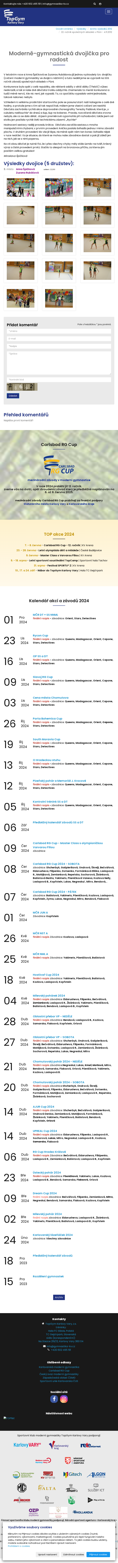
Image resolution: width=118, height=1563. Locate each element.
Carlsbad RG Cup (59, 1370)
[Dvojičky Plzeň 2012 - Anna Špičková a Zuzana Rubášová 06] (97, 215)
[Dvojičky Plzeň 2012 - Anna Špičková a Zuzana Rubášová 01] (20, 187)
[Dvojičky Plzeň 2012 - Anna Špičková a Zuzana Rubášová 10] (20, 270)
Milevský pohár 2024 (47, 1214)
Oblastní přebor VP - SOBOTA (53, 1037)
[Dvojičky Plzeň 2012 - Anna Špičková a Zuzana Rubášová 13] (20, 298)
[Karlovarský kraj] (58, 1445)
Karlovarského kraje (81, 504)
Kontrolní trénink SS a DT (50, 802)
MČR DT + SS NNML (45, 615)
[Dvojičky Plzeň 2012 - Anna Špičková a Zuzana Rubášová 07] (20, 243)
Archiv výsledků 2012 (101, 28)
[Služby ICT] (96, 1487)
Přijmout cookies (98, 1554)
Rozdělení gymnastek (48, 1276)
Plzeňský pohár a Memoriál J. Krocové (59, 781)
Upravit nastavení (47, 1554)
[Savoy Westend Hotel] (58, 1512)
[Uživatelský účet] (100, 4)
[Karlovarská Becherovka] (22, 1500)
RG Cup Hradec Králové (49, 1152)
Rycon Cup (40, 635)
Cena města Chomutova (51, 698)
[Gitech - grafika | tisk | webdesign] (72, 1475)
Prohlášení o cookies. (19, 1546)
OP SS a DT (40, 656)
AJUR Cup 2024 (43, 1107)
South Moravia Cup (46, 739)
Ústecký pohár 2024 (47, 1172)
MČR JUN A (40, 912)
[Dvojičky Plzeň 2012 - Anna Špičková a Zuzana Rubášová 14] (59, 298)
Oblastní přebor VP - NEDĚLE (52, 1016)
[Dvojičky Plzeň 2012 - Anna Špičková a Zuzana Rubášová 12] (97, 270)
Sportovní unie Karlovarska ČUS (59, 1381)
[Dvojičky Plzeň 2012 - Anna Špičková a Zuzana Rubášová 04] (20, 215)
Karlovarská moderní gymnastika (59, 1367)
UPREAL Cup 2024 (45, 1131)
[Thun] (71, 1487)
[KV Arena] (48, 1475)
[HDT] (96, 1500)
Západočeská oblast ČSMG (59, 1377)
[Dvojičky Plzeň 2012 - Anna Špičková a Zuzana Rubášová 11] (59, 270)
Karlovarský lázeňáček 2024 (53, 1235)
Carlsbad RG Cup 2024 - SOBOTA (56, 864)
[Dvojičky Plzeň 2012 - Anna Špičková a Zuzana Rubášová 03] (97, 187)
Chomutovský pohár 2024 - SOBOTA (58, 1082)
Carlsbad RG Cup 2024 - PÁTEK (55, 892)
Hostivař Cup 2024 (46, 975)
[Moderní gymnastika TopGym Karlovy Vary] (14, 16)
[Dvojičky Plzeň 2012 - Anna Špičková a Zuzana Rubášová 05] (59, 215)
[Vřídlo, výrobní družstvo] (71, 1500)
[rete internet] (90, 1445)
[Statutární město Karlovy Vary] (27, 1445)
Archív (59, 1297)
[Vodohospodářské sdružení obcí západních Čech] (23, 1475)
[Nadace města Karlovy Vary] (43, 1460)
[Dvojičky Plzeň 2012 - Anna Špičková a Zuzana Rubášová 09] (97, 243)
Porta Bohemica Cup (47, 718)
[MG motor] (22, 1487)
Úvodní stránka (64, 28)
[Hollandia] (83, 1512)
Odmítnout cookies (73, 1554)
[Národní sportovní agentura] (74, 1460)
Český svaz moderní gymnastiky (59, 1374)
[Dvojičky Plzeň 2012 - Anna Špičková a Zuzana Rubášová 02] (59, 187)
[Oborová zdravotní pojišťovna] (34, 1512)
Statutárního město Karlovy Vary (45, 504)
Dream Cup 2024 (45, 1193)
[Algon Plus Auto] (96, 1475)
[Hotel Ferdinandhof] (47, 1500)
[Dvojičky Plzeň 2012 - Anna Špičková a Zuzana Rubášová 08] (59, 243)
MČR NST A (40, 933)
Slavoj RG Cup (43, 677)
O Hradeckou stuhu (46, 760)
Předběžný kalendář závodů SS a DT (58, 822)
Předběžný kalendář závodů (53, 1256)
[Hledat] (94, 4)
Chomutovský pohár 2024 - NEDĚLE (58, 1061)
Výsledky (81, 28)
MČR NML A (40, 954)
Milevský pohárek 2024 (49, 996)
